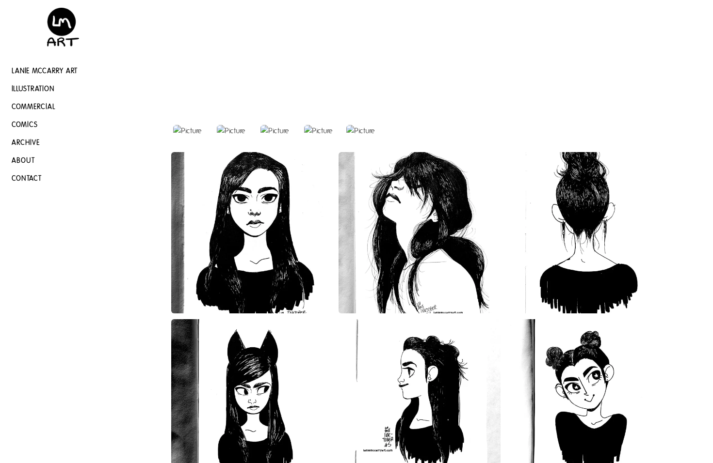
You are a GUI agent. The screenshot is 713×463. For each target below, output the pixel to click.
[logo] (63, 27)
